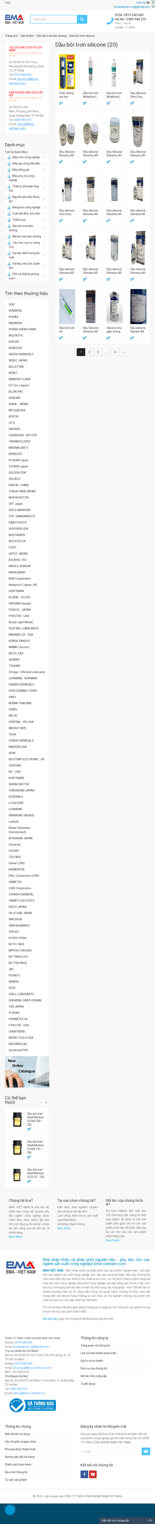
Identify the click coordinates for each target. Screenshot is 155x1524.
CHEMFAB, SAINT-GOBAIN (25, 1000)
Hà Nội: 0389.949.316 (130, 19)
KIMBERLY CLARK (20, 379)
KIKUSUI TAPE (17, 728)
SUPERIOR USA (18, 528)
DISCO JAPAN (17, 906)
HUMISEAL (15, 310)
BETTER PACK (18, 963)
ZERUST (14, 931)
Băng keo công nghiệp (26, 207)
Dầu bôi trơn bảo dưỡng (21, 228)
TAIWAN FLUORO (19, 441)
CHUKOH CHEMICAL (21, 894)
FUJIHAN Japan (18, 460)
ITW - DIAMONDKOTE (22, 516)
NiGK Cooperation (20, 578)
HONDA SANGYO (19, 640)
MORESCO (15, 454)
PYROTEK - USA (19, 616)
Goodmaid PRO (18, 1050)
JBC (11, 969)
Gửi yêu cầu (50, 1318)
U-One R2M (16, 803)
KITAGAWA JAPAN (20, 838)
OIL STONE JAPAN (20, 913)
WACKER (14, 429)
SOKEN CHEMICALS (21, 740)
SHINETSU (15, 882)
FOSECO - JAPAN (20, 609)
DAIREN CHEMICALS (21, 684)
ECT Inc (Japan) (19, 385)
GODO (12, 547)
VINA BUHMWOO (19, 925)
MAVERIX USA (18, 746)
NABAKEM (15, 323)
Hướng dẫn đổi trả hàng (20, 1456)
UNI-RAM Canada (20, 603)
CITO (12, 422)
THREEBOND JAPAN (22, 790)
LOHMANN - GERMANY (23, 678)
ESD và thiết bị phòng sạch (24, 276)
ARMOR (14, 981)
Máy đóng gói (20, 169)
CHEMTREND (17, 1031)
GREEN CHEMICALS (21, 354)
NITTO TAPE (16, 944)
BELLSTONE (16, 366)
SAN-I (12, 697)
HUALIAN (14, 397)
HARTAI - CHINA (19, 485)
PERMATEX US (18, 1019)
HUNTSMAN (16, 591)
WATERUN (15, 919)
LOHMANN (15, 809)
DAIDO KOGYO (18, 522)
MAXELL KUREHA (20, 566)
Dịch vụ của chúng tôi (94, 1368)
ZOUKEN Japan (18, 466)
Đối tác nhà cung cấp (94, 1376)
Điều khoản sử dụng (17, 1434)
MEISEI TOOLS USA (21, 1037)
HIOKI (12, 753)
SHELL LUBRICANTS (21, 994)
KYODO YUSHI (17, 938)
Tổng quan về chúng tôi (95, 1345)
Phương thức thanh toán (20, 1449)
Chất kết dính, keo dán (26, 213)
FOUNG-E (14, 975)
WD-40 (13, 715)
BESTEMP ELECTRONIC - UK (26, 759)
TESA (12, 734)
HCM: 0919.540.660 (129, 15)
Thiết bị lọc (19, 219)
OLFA (12, 987)
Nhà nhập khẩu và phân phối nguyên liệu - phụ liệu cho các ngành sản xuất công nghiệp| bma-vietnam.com (96, 1261)
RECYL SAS (16, 653)
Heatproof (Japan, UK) (23, 584)
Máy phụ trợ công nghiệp (21, 178)
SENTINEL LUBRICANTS (24, 628)
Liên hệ (140, 2)
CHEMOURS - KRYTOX (23, 435)
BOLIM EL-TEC (18, 559)
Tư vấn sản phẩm (16, 1479)
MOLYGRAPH (17, 535)
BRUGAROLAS (18, 1044)
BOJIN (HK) (16, 391)
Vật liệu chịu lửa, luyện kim (24, 265)
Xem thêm (15, 1236)
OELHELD (14, 478)
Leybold (14, 821)
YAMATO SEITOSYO (22, 900)
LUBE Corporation (20, 888)
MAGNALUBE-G (18, 447)
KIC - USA (15, 771)
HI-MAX (13, 316)
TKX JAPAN (16, 1006)
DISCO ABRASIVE (20, 510)
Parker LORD (17, 863)
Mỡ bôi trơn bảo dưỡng (26, 236)
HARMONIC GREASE (21, 815)
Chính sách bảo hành (18, 1464)
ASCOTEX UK (17, 541)
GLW (11, 304)
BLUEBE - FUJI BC (20, 597)
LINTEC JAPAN (18, 553)
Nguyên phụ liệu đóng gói (24, 199)
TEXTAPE (15, 857)
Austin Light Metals (21, 622)
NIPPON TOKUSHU (20, 950)
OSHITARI (15, 765)
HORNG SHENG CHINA (22, 329)
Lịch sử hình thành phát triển (98, 1353)
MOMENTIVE (17, 869)
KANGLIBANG (17, 572)
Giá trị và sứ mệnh (92, 1360)
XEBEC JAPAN (18, 360)
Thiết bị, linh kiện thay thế (24, 188)
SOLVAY (14, 850)
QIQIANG (14, 659)
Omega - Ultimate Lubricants (27, 672)
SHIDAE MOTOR (19, 784)
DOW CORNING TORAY (23, 690)
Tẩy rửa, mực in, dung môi (24, 244)
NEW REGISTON (18, 497)
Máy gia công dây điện (26, 163)
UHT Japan (16, 503)
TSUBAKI (14, 665)
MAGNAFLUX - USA (21, 634)
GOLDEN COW (17, 472)
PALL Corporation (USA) (24, 875)
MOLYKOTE (16, 335)
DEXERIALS (16, 796)
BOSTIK (13, 416)
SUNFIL (13, 709)
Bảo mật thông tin (16, 1472)
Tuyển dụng (88, 1383)
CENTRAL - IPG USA (21, 722)
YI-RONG (14, 1012)
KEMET (13, 373)
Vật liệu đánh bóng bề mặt (24, 255)
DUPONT (14, 341)
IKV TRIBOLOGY (18, 956)
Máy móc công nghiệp (26, 157)
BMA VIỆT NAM (53, 1270)
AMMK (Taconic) (19, 647)
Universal (14, 844)
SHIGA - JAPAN (18, 404)
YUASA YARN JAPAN (22, 491)
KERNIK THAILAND (20, 703)
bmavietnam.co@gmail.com (132, 6)
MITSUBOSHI (17, 410)
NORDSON (15, 348)
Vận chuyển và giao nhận (20, 1441)
